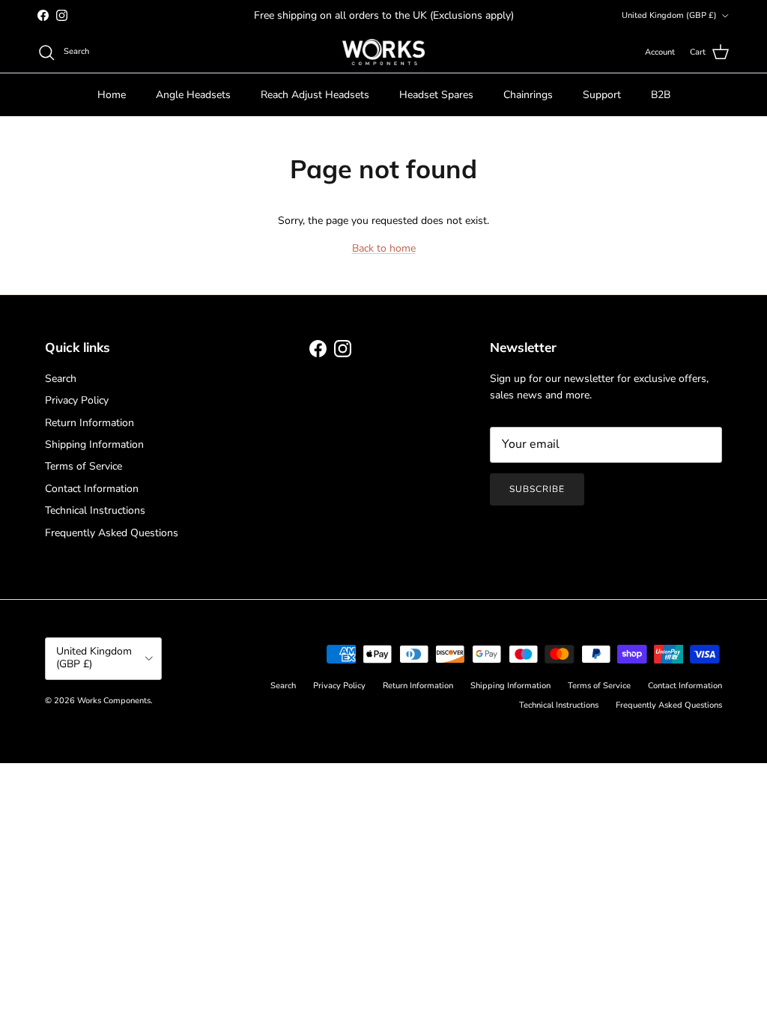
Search (60, 378)
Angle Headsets (193, 95)
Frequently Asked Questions (111, 533)
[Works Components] (383, 52)
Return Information (89, 423)
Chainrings (528, 95)
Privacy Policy (77, 400)
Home (111, 95)
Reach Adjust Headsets (315, 95)
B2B (660, 95)
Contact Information (92, 489)
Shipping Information (94, 444)
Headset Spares (436, 95)
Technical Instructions (95, 510)
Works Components (114, 700)
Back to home (384, 248)
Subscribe (537, 489)
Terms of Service (83, 466)
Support (602, 95)
